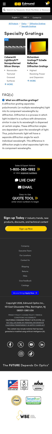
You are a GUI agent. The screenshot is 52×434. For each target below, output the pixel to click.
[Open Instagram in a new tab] (21, 354)
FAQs (25, 276)
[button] (22, 169)
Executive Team (25, 250)
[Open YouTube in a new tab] (31, 345)
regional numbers (29, 172)
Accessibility (30, 317)
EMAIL (27, 187)
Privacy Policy (14, 315)
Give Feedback (25, 280)
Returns (25, 271)
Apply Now (24, 293)
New (6, 40)
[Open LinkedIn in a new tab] (42, 345)
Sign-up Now (25, 228)
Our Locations (25, 255)
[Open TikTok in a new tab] (31, 354)
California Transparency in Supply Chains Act (25, 325)
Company (25, 246)
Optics (23, 23)
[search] (26, 9)
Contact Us (37, 17)
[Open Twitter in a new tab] (21, 345)
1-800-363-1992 (22, 169)
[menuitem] (5, 3)
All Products (13, 23)
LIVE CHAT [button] (27, 180)
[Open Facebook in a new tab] (10, 345)
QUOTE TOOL (23, 198)
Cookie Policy (28, 315)
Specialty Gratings (29, 26)
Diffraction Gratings (37, 23)
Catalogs (25, 285)
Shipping (25, 266)
